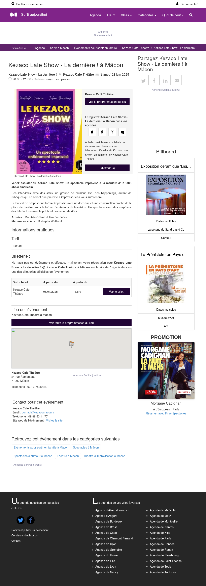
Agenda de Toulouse (163, 572)
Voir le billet (116, 291)
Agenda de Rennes (162, 544)
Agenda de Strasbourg (164, 555)
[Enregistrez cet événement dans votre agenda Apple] (92, 132)
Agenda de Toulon (161, 566)
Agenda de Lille (105, 561)
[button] (187, 4)
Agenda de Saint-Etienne (166, 561)
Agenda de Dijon (105, 544)
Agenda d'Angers (106, 516)
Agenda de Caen (106, 533)
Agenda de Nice (160, 533)
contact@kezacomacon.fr (38, 412)
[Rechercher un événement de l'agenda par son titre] (192, 15)
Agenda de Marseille (163, 510)
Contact (16, 540)
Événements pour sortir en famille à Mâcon (41, 447)
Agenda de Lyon (105, 566)
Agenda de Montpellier (164, 521)
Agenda (95, 15)
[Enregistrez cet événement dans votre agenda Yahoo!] (112, 132)
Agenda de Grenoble (108, 549)
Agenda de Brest (106, 527)
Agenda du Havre (106, 555)
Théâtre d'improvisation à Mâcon (104, 456)
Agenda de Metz (160, 516)
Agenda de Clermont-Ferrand (114, 538)
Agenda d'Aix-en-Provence (112, 510)
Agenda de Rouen (161, 549)
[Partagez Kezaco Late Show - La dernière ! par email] (177, 80)
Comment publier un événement (29, 530)
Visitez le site (54, 420)
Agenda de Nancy (106, 572)
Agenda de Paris (160, 538)
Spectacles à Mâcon (86, 447)
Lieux (111, 15)
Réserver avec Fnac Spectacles (166, 413)
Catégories (146, 15)
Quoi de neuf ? (172, 15)
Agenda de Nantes (162, 527)
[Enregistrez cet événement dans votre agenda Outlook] (122, 132)
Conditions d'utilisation (24, 535)
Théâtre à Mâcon (68, 456)
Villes (125, 15)
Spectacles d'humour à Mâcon (33, 456)
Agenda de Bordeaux (108, 521)
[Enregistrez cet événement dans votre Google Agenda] (102, 132)
